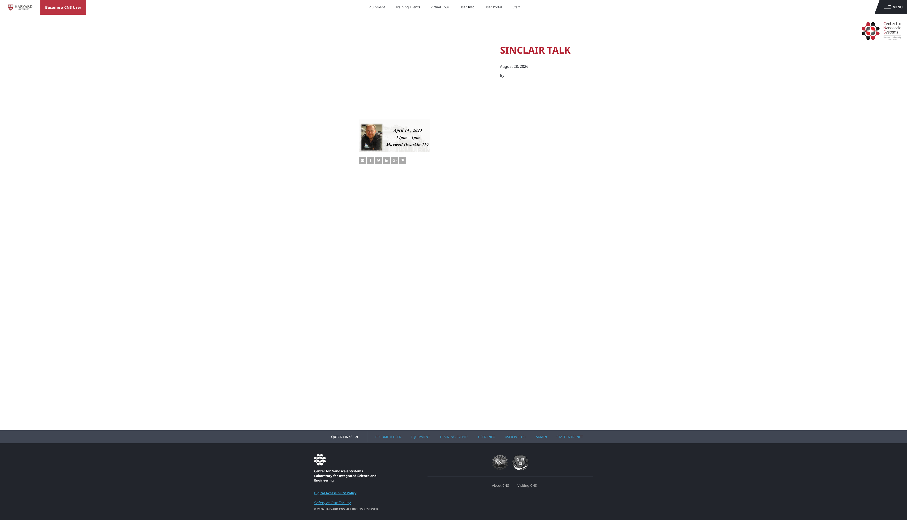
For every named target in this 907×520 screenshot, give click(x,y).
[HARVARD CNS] (349, 459)
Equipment (376, 7)
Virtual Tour (440, 7)
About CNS (500, 485)
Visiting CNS (527, 485)
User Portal (493, 7)
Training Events (407, 7)
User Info (467, 7)
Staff (516, 7)
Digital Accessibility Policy (335, 493)
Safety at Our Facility (332, 502)
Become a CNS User (63, 7)
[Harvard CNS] (873, 28)
